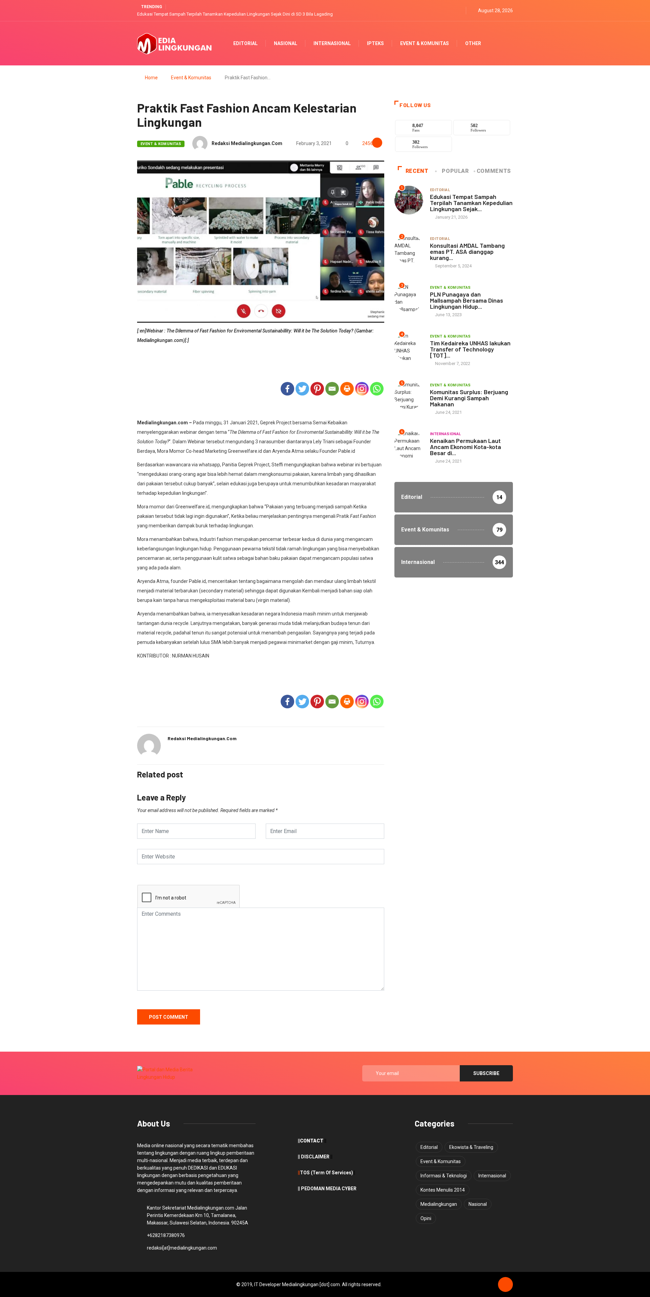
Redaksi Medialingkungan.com (247, 143)
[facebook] (443, 10)
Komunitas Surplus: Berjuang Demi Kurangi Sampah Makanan (469, 398)
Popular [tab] (455, 171)
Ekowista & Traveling (471, 1147)
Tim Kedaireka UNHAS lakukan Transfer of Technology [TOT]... (470, 349)
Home (151, 77)
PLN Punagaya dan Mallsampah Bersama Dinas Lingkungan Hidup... (466, 300)
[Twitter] (451, 10)
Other (473, 43)
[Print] (347, 389)
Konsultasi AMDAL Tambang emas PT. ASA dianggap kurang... (467, 251)
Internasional (332, 43)
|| (299, 1172)
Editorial (245, 43)
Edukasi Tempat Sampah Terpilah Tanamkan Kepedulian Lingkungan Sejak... (471, 202)
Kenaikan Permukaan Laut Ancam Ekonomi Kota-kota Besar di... (465, 447)
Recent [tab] (417, 171)
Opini (425, 1218)
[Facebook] (287, 389)
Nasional (285, 43)
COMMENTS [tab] (494, 171)
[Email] (332, 389)
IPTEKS (375, 43)
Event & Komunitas (424, 43)
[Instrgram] (459, 10)
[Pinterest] (317, 389)
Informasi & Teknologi (443, 1175)
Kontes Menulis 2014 (442, 1190)
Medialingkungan (438, 1204)
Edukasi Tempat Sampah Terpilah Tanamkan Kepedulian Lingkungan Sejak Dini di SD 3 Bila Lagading (235, 14)
